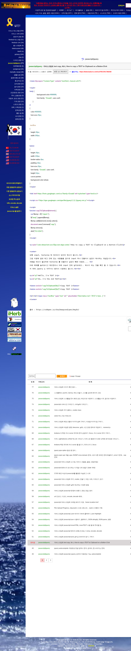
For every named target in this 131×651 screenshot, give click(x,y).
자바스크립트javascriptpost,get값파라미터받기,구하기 (74, 537)
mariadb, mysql (15, 72)
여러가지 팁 (99, 10)
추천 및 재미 (115, 10)
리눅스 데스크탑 (14, 31)
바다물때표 (79, 10)
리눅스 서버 (16, 34)
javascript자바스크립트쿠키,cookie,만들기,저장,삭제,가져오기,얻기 (78, 479)
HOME (61, 10)
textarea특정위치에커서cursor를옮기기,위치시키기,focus (75, 445)
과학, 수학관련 (16, 107)
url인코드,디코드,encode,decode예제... (68, 496)
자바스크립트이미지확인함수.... (65, 387)
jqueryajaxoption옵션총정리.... (65, 450)
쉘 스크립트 (17, 45)
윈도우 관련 (17, 37)
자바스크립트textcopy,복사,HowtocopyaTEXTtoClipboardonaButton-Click (82, 542)
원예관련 (18, 119)
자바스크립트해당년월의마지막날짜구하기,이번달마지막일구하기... (79, 422)
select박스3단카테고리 (62, 416)
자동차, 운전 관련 (14, 98)
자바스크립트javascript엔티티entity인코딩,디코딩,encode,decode (78, 531)
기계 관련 (17, 101)
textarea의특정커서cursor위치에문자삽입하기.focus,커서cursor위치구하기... (82, 433)
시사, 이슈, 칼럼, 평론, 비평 (44, 13)
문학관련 (18, 110)
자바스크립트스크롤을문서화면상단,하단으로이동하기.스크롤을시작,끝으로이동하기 (85, 399)
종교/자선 (18, 81)
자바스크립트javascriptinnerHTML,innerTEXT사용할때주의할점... (78, 525)
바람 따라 (91, 13)
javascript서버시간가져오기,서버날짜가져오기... (71, 404)
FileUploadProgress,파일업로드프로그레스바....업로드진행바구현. (78, 508)
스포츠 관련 (17, 104)
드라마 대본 (117, 13)
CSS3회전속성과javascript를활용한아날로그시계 (72, 473)
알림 (87, 10)
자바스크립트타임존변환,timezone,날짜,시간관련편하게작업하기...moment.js (82, 427)
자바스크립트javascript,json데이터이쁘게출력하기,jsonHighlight (77, 514)
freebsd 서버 (16, 42)
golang (17, 54)
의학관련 (17, 90)
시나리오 (103, 13)
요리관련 (17, 84)
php (20, 57)
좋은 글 (18, 113)
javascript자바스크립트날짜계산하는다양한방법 (71, 485)
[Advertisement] (14, 255)
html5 (19, 51)
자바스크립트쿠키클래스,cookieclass (67, 410)
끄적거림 (64, 13)
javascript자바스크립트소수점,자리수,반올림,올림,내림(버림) (76, 462)
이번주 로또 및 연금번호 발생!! (45, 10)
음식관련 (17, 87)
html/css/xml (16, 48)
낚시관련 (18, 116)
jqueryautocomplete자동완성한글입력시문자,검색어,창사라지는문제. (79, 548)
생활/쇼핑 (17, 75)
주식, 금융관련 (16, 95)
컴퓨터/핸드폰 (15, 78)
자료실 (128, 10)
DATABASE (17, 66)
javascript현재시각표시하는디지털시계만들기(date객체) (74, 468)
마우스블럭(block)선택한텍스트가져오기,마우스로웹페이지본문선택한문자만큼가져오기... (87, 439)
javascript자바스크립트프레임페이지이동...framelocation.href (76, 502)
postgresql (16, 69)
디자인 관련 (17, 60)
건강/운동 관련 (15, 93)
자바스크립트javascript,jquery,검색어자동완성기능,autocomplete (77, 554)
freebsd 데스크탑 (14, 40)
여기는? (69, 10)
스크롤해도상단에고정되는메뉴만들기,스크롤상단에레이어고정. (77, 393)
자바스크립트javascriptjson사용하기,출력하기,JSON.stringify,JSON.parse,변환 (82, 519)
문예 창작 (77, 13)
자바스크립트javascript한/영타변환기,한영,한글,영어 (73, 491)
